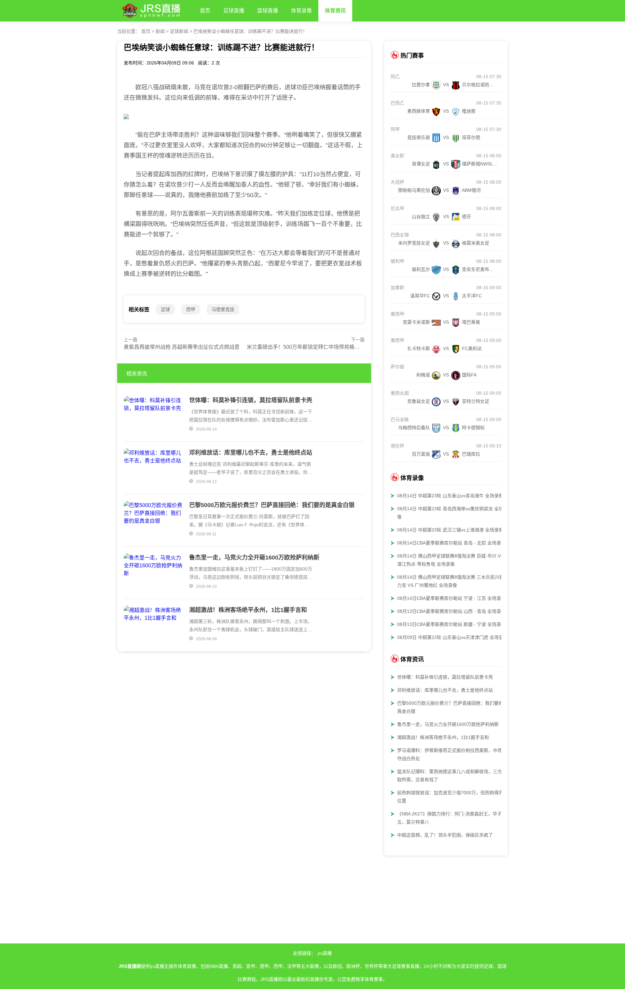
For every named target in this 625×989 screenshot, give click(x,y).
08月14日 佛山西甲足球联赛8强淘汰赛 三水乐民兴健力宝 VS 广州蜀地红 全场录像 (450, 581)
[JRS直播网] (155, 9)
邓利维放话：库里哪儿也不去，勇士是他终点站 (445, 690)
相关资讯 (136, 373)
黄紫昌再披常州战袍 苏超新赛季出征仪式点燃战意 (182, 347)
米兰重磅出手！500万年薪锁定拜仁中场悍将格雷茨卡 (308, 347)
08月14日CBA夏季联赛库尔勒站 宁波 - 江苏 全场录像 (451, 598)
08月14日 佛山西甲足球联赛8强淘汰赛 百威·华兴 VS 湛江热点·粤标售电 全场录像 (450, 560)
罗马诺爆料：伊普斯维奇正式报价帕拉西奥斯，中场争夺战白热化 (452, 754)
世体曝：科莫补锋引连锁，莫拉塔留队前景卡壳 (445, 677)
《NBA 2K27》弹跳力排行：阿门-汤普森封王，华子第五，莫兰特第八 (451, 818)
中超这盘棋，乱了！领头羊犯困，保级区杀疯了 (445, 835)
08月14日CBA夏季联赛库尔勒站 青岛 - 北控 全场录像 (451, 542)
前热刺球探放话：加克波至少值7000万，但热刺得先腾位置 (452, 796)
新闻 (160, 31)
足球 (165, 309)
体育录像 (301, 10)
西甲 (190, 309)
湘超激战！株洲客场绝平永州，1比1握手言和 (443, 737)
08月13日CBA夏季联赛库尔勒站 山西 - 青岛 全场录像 (451, 611)
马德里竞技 (223, 309)
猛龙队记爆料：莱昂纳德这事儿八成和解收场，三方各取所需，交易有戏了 (452, 775)
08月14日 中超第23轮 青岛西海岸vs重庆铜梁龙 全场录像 (452, 512)
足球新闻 (179, 31)
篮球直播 (267, 10)
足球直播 (233, 10)
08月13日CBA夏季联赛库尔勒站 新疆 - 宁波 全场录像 (451, 624)
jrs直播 (325, 953)
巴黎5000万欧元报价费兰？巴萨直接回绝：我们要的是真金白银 (452, 707)
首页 (205, 10)
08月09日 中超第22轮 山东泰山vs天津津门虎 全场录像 (452, 637)
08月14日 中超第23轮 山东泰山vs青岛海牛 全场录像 (450, 495)
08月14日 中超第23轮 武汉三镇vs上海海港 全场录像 (450, 529)
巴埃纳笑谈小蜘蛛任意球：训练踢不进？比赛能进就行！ (250, 31)
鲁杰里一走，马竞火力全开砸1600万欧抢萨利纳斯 (448, 724)
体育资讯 (335, 10)
